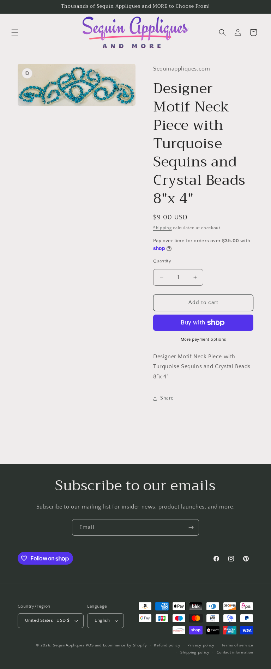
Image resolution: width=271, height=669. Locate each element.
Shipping (162, 228)
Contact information (235, 652)
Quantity (162, 261)
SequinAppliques (69, 645)
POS (90, 645)
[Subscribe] (191, 527)
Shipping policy (195, 652)
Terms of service (237, 645)
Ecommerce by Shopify (125, 645)
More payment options (203, 339)
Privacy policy (201, 645)
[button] (15, 32)
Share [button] (167, 398)
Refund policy (167, 645)
